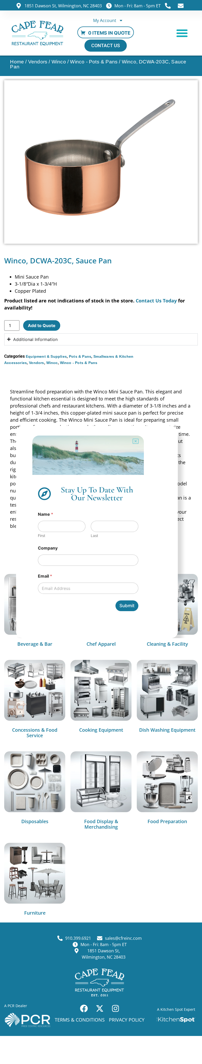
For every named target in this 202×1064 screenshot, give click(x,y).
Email (45, 576)
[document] (101, 532)
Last (94, 535)
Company (48, 548)
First (41, 535)
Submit (126, 605)
